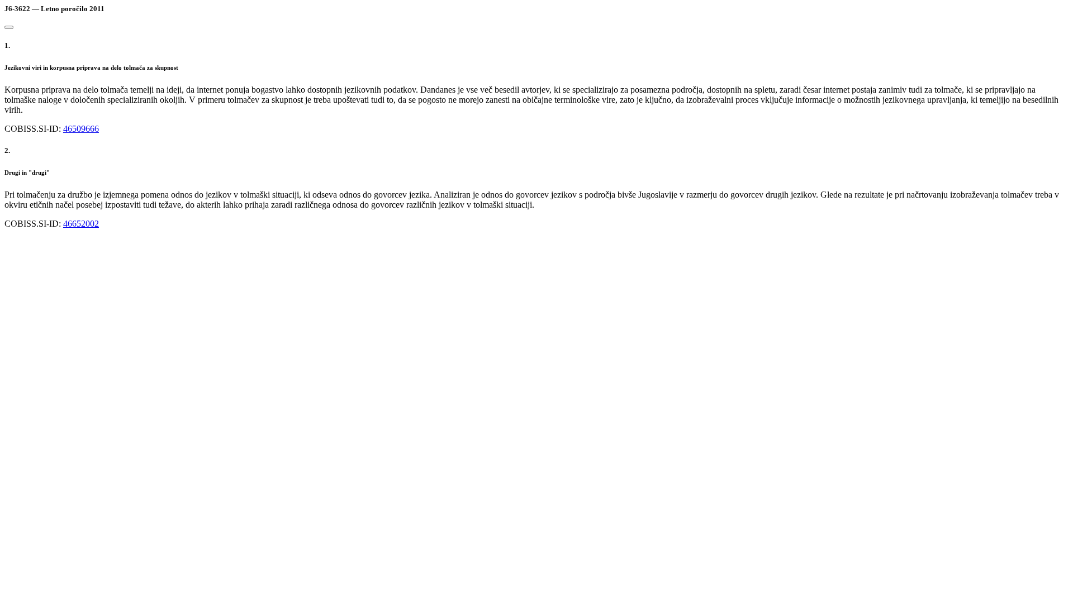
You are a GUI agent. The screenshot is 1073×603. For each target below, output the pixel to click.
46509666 (81, 128)
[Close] (8, 27)
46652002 (81, 223)
